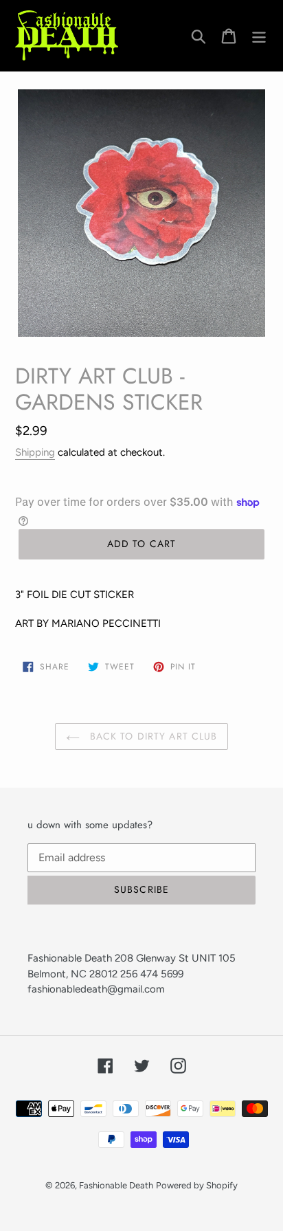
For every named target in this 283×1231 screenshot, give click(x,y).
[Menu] (259, 35)
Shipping (35, 452)
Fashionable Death (116, 1185)
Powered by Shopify (197, 1185)
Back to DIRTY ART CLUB (152, 736)
